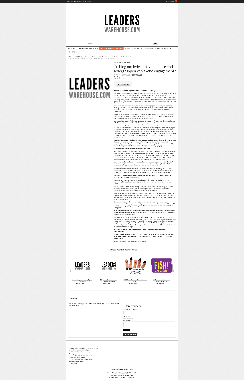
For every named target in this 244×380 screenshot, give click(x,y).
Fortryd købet (73, 363)
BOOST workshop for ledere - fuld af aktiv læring (135, 280)
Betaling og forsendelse (76, 354)
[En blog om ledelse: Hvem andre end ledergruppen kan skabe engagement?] (89, 87)
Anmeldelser (73, 299)
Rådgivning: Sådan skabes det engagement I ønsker (108, 280)
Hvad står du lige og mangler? (77, 357)
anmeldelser (126, 74)
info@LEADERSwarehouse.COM (123, 375)
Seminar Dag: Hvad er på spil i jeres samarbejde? (82, 280)
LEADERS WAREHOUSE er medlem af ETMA (81, 359)
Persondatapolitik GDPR (76, 361)
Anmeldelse (127, 320)
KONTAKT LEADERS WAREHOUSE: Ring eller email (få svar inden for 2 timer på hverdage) (83, 349)
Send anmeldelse (130, 334)
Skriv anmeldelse (137, 74)
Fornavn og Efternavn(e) (130, 309)
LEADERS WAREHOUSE (124, 62)
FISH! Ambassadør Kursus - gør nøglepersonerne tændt (161, 280)
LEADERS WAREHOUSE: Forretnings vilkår (80, 356)
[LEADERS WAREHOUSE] (122, 23)
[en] (74, 1)
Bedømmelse (127, 316)
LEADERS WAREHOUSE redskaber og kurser (81, 352)
